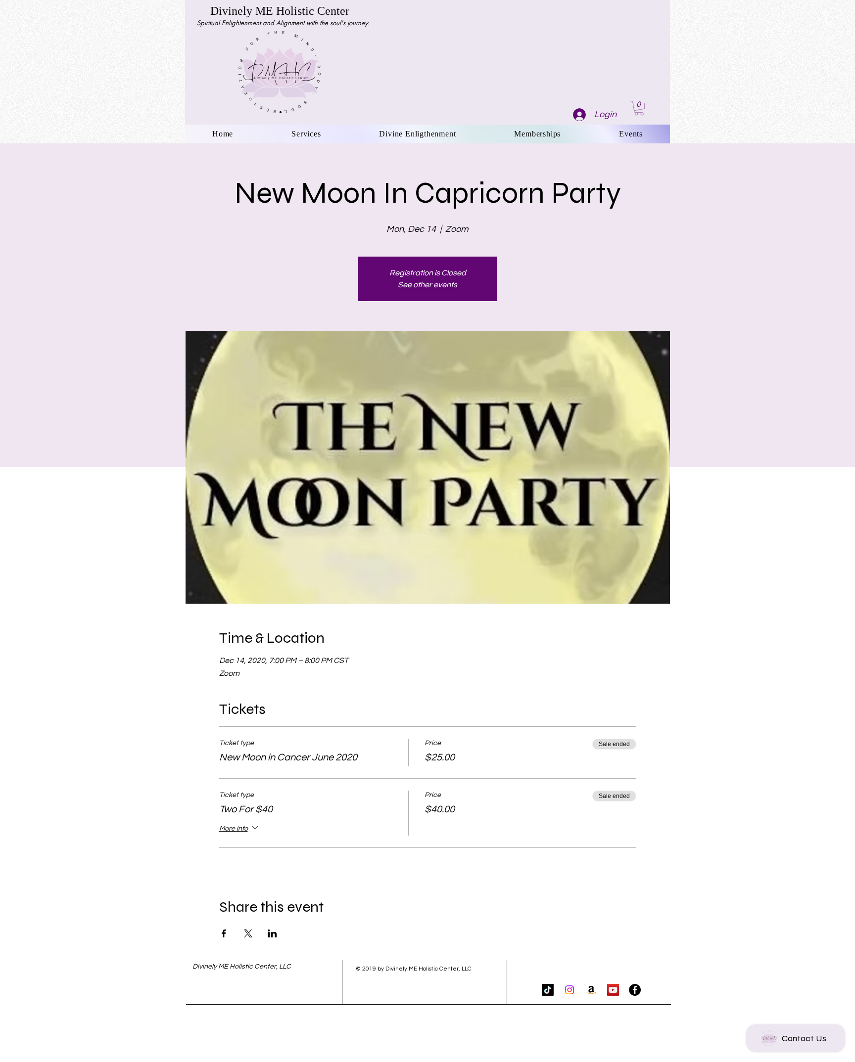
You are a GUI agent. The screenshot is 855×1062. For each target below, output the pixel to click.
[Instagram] (569, 990)
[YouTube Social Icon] (613, 990)
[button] (639, 108)
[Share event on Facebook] (224, 933)
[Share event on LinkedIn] (272, 933)
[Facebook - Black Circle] (635, 990)
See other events (427, 285)
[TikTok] (548, 990)
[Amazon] (591, 990)
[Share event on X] (248, 933)
